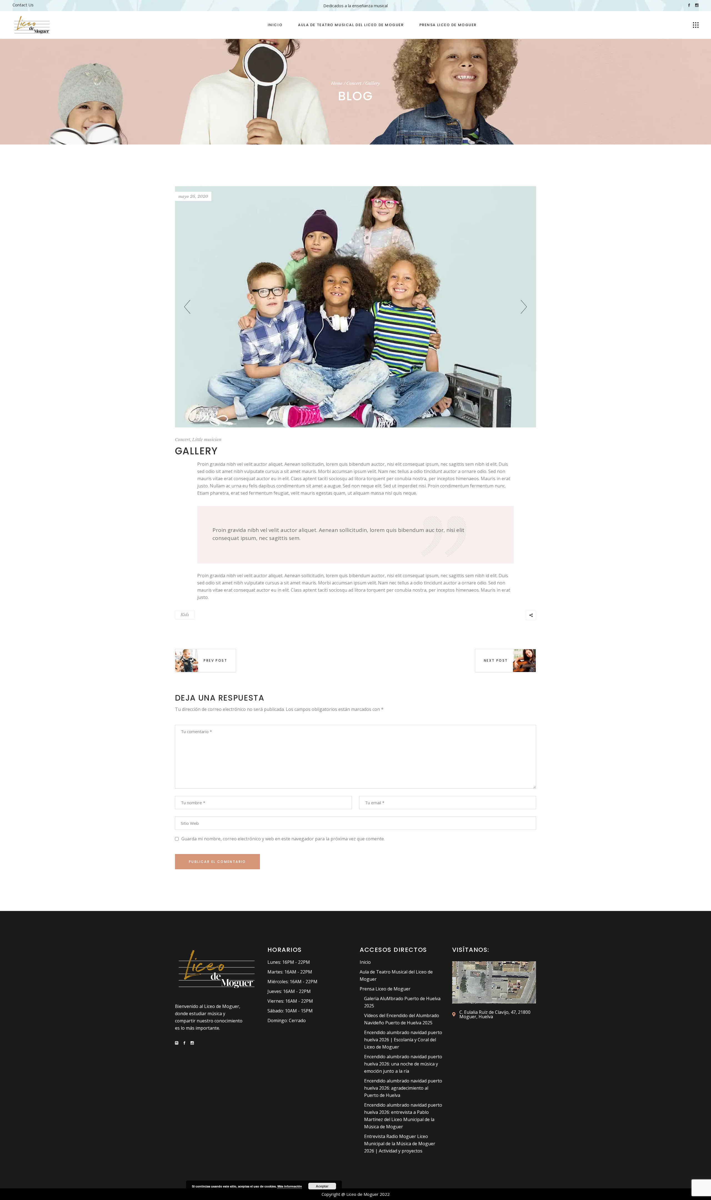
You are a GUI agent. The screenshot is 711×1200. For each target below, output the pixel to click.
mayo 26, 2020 (193, 196)
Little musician (206, 439)
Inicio (365, 962)
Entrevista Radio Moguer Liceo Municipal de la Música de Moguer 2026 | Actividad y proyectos (399, 1143)
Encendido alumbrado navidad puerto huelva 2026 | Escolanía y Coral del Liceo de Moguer (403, 1039)
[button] (523, 307)
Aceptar (322, 1186)
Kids (185, 614)
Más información (289, 1186)
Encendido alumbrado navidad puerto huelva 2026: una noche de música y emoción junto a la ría (403, 1064)
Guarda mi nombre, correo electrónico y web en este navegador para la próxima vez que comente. (283, 839)
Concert (353, 83)
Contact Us (23, 5)
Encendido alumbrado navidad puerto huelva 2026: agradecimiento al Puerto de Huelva (403, 1088)
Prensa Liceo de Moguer (385, 989)
